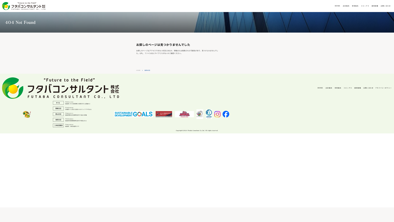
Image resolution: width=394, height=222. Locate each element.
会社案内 (346, 6)
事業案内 (355, 6)
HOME (337, 6)
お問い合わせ (386, 6)
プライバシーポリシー (383, 88)
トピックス (365, 6)
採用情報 (375, 6)
